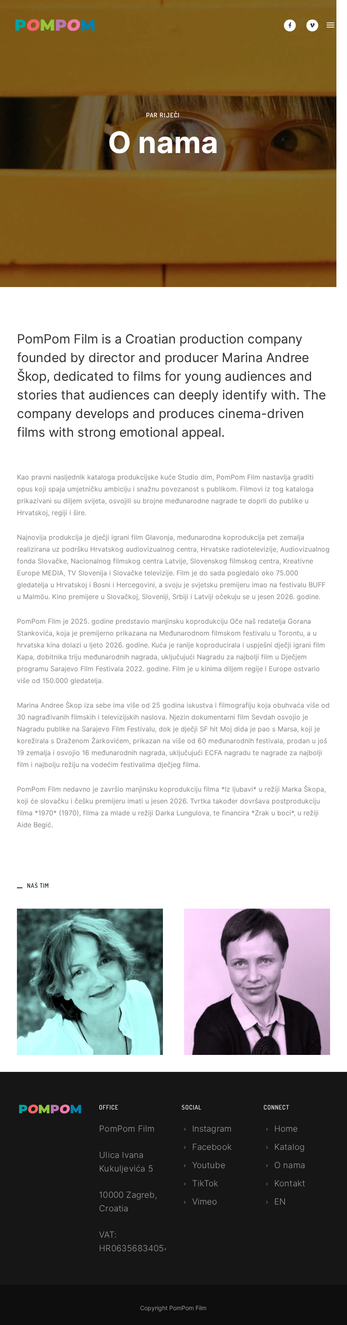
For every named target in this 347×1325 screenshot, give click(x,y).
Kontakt (289, 1183)
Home (286, 1129)
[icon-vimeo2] (312, 25)
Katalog (289, 1147)
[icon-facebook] (292, 25)
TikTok (205, 1183)
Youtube (209, 1165)
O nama (289, 1165)
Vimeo (205, 1202)
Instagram (212, 1129)
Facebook (212, 1147)
